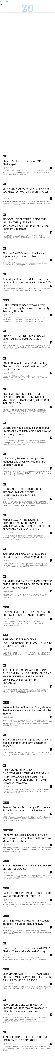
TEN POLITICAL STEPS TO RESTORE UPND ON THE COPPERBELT (25, 1039)
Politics (5, 607)
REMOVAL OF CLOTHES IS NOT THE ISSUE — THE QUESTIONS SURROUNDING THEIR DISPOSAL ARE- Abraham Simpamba (26, 224)
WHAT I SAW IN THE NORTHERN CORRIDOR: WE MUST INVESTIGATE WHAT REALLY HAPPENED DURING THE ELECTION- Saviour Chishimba (27, 524)
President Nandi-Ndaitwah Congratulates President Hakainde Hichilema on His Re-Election (27, 710)
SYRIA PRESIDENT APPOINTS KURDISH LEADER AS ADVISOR (27, 867)
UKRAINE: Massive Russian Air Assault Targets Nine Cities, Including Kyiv (26, 922)
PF (4, 156)
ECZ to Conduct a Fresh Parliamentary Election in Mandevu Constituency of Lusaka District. (25, 366)
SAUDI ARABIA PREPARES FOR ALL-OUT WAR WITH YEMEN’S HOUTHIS (27, 895)
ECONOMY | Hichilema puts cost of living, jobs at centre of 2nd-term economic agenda (27, 742)
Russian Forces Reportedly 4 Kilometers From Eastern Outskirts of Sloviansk (26, 809)
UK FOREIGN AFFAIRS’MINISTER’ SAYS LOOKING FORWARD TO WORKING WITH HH (27, 192)
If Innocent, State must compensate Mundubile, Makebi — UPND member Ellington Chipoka (24, 461)
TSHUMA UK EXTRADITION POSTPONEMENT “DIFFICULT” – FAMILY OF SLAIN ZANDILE (27, 642)
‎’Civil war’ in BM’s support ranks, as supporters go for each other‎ (23, 255)
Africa (5, 635)
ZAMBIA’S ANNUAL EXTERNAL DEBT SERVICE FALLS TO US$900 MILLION (25, 555)
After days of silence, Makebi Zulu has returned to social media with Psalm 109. (27, 281)
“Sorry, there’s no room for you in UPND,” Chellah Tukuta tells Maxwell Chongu (26, 950)
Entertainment (8, 830)
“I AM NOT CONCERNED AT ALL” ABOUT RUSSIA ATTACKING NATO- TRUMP (27, 613)
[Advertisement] (27, 40)
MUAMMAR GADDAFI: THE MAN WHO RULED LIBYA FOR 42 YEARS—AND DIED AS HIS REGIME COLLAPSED (27, 977)
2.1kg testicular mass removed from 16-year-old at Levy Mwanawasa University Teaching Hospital (26, 308)
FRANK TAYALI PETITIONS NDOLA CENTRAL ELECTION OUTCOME (24, 337)
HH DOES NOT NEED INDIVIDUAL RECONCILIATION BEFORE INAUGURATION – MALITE (23, 492)
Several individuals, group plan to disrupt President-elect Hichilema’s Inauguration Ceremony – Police (27, 431)
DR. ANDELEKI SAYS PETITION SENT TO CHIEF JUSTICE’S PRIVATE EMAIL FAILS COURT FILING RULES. (27, 584)
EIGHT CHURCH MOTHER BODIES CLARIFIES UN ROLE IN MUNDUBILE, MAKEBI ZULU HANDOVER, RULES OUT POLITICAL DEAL (26, 398)
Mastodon (4, 1)
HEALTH (5, 300)
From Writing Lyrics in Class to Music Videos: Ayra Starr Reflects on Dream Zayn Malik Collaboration (27, 838)
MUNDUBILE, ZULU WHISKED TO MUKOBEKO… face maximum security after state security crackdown (25, 1008)
